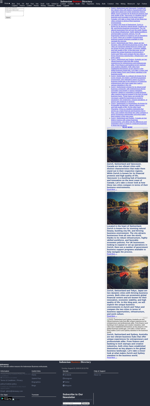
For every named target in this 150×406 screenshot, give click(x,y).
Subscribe (86, 403)
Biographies (36, 382)
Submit (8, 17)
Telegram (67, 386)
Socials (65, 371)
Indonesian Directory (76, 1)
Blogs (34, 386)
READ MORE (127, 127)
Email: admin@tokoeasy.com (12, 391)
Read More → (112, 189)
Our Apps (4, 395)
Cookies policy (11, 384)
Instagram (68, 378)
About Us (97, 375)
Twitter (66, 382)
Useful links (36, 371)
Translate (35, 395)
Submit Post (36, 378)
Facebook (67, 375)
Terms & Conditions (8, 380)
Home (34, 375)
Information (5, 371)
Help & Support (99, 371)
